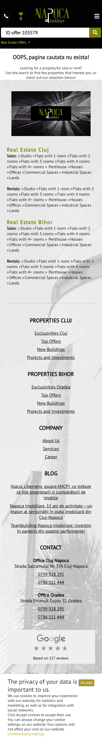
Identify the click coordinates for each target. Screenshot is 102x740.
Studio (26, 155)
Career (51, 457)
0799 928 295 (51, 574)
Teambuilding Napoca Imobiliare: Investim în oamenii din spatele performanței (51, 528)
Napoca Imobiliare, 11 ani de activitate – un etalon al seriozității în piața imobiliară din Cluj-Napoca (51, 511)
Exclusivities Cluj (51, 333)
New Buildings (51, 349)
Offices (15, 172)
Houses (76, 166)
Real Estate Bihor (30, 222)
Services (51, 448)
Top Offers (51, 341)
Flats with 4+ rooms (27, 166)
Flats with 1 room (51, 155)
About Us (51, 440)
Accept (86, 683)
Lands (14, 177)
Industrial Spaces (76, 172)
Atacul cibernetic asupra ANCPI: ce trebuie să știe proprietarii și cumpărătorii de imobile (51, 492)
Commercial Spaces (42, 172)
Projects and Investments (51, 357)
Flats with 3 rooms (38, 161)
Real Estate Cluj (28, 149)
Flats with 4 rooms (73, 161)
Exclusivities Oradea (51, 387)
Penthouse (57, 166)
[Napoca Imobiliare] (52, 16)
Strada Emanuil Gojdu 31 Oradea (51, 600)
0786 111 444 (51, 582)
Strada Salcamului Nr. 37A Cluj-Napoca (51, 566)
